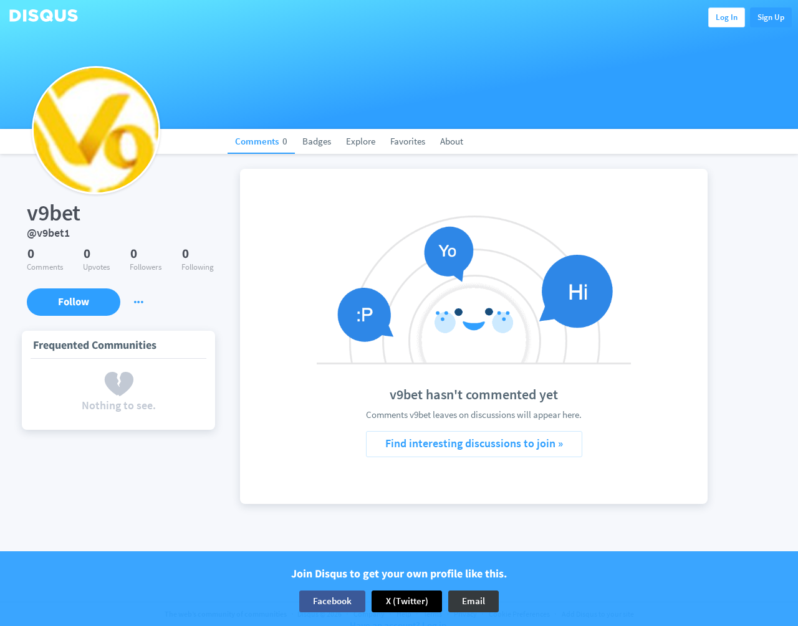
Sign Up (770, 17)
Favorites (407, 141)
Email (473, 601)
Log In (727, 17)
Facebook (332, 601)
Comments (261, 141)
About (451, 141)
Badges (316, 141)
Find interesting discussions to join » (474, 443)
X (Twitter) (407, 601)
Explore (360, 141)
